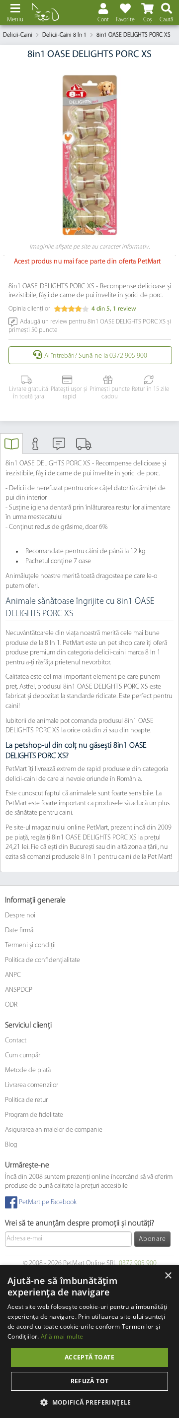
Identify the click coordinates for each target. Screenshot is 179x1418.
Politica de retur (26, 1100)
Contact (15, 1040)
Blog (11, 1145)
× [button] (168, 1276)
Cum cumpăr (22, 1055)
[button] (89, 1402)
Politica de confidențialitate (42, 960)
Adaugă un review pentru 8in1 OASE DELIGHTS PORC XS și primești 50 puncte (89, 325)
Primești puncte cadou (110, 393)
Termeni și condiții (30, 945)
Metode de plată (28, 1070)
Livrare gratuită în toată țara (28, 393)
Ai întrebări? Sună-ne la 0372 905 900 (95, 356)
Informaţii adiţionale (35, 447)
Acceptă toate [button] (89, 1357)
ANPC (13, 975)
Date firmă (19, 930)
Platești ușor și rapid (69, 393)
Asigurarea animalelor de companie (53, 1130)
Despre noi (20, 915)
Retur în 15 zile (150, 389)
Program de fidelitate (34, 1115)
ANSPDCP (18, 990)
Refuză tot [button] (90, 1381)
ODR (11, 1005)
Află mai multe (62, 1336)
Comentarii (59, 447)
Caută (166, 20)
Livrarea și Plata (82, 447)
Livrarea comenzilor (31, 1085)
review (124, 309)
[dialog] (89, 1341)
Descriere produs (11, 447)
